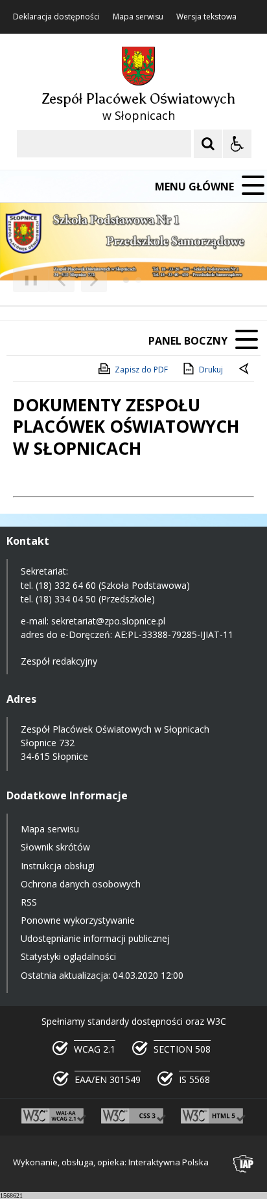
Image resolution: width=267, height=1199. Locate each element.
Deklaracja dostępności (56, 17)
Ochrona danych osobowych (81, 884)
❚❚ (26, 279)
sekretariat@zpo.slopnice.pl (108, 621)
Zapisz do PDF (141, 369)
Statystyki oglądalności (68, 956)
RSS (29, 902)
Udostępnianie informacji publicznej (95, 938)
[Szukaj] (208, 144)
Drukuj (211, 369)
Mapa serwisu (138, 17)
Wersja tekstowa (206, 17)
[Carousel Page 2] (138, 280)
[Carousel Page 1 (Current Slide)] (126, 280)
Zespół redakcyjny (59, 661)
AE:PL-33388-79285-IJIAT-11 (174, 634)
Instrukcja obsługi (58, 866)
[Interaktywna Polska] (243, 1163)
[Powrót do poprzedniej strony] (245, 370)
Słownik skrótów (55, 847)
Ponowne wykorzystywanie (78, 920)
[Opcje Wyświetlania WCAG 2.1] (237, 144)
